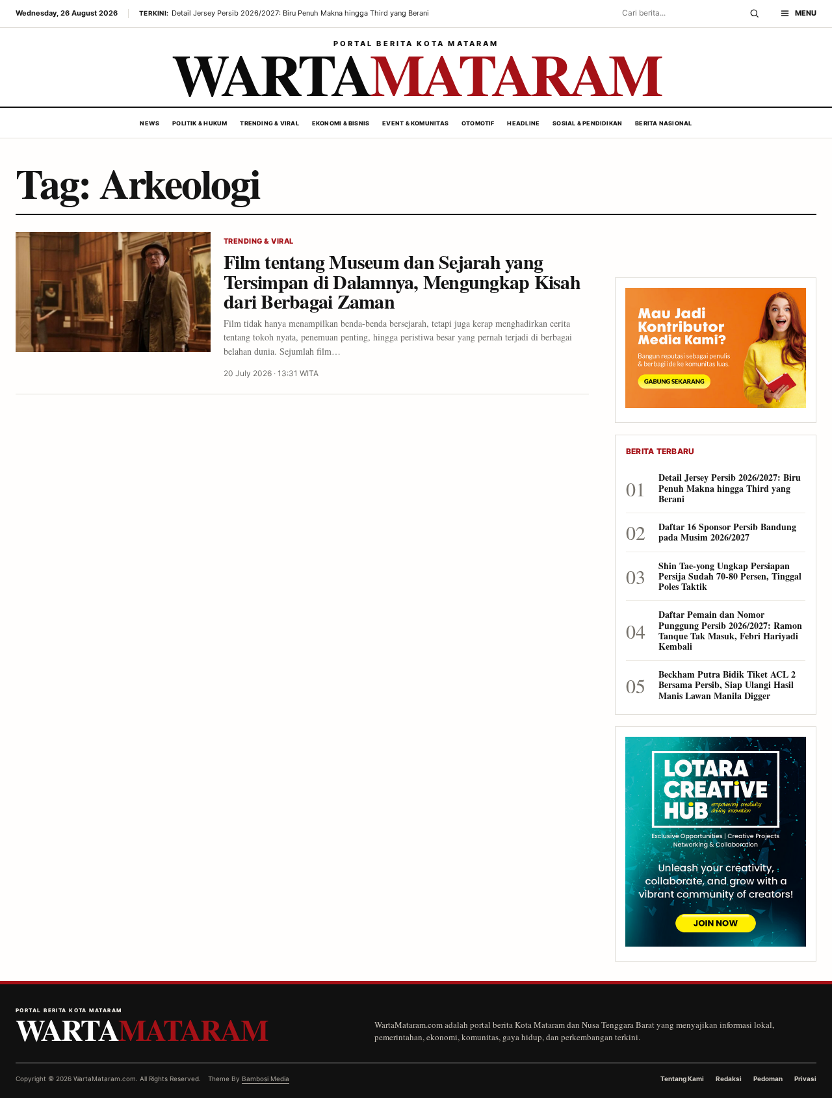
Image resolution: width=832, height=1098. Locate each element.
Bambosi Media (265, 1078)
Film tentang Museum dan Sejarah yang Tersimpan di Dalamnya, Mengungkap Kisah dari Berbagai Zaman (402, 281)
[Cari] (754, 13)
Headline (523, 123)
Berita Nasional (663, 123)
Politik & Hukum (199, 123)
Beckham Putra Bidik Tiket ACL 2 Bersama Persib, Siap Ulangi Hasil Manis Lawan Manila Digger (727, 685)
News (149, 123)
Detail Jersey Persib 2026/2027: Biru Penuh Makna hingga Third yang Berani (729, 488)
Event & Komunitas (415, 123)
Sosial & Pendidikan (587, 123)
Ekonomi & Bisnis (341, 123)
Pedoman (768, 1078)
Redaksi (729, 1078)
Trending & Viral (269, 123)
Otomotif (478, 123)
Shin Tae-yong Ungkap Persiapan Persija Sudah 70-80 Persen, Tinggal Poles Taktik (729, 577)
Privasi (805, 1078)
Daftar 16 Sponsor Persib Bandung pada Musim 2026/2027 (727, 532)
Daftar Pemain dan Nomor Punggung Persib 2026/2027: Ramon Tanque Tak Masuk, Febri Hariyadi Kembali (730, 630)
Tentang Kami (682, 1078)
